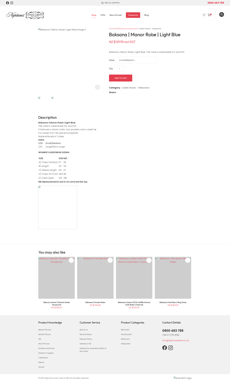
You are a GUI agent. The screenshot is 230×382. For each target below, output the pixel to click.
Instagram (11, 2)
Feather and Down (46, 348)
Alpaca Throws (44, 329)
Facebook (7, 2)
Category (114, 87)
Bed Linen (125, 329)
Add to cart (121, 78)
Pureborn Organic (46, 353)
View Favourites (204, 15)
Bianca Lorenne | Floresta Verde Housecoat (56, 303)
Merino (41, 362)
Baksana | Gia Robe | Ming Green (173, 302)
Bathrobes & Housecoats (126, 28)
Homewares (126, 334)
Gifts (103, 15)
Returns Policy (86, 334)
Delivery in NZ (85, 343)
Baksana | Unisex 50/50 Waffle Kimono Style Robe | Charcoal (134, 303)
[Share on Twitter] (121, 92)
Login (199, 15)
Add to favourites (71, 260)
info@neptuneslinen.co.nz (175, 340)
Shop (94, 15)
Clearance (133, 15)
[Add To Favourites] (136, 78)
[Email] (125, 92)
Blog (146, 15)
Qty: (111, 68)
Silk (39, 339)
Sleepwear (125, 343)
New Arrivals (115, 15)
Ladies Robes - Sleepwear (150, 28)
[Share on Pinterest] (129, 92)
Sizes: (112, 60)
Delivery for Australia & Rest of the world (93, 349)
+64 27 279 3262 (170, 334)
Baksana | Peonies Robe (95, 302)
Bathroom (125, 339)
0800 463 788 (216, 2)
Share (112, 92)
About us (84, 329)
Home (111, 28)
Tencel (41, 367)
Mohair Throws (44, 334)
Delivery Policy (86, 339)
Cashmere (43, 357)
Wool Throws (43, 343)
